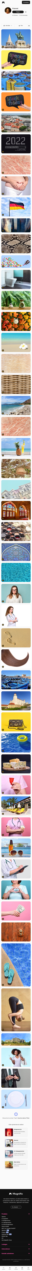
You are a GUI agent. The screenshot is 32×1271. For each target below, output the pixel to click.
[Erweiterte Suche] (29, 25)
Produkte (4, 1214)
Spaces (4, 1216)
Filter (22, 25)
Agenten (5, 1230)
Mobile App (5, 1236)
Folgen (18, 12)
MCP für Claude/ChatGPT (9, 1228)
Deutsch (16, 1207)
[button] (16, 1207)
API (2, 1238)
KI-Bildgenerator (6, 1220)
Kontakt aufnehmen (8, 1253)
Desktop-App (6, 1234)
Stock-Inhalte (5, 1226)
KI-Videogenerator (6, 1222)
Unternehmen (6, 1249)
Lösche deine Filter (24, 1118)
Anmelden (26, 2)
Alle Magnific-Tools (7, 1240)
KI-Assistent (5, 1218)
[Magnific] (3, 2)
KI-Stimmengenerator (7, 1224)
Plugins (5, 1232)
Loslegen (4, 1244)
